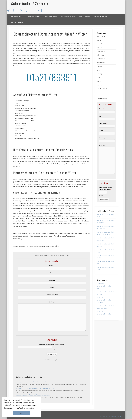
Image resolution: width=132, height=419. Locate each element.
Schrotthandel (17, 22)
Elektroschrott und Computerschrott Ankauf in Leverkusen (105, 300)
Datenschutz (109, 416)
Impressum (117, 416)
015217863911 (52, 77)
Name (51, 266)
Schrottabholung (68, 17)
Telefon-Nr (52, 280)
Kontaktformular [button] (102, 99)
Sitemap (101, 416)
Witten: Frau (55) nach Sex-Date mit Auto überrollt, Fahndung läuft (35, 388)
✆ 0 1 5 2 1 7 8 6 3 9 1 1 (26, 10)
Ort (51, 273)
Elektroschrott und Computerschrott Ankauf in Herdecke (105, 314)
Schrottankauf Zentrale (29, 3)
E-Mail (52, 287)
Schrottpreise (84, 17)
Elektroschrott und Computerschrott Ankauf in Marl (105, 286)
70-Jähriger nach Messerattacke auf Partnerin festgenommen (34, 382)
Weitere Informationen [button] (27, 408)
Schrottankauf (17, 17)
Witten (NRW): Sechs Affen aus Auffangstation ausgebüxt (33, 395)
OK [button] (21, 413)
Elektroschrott (51, 17)
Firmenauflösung (100, 17)
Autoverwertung (33, 17)
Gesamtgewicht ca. (51, 295)
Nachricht (52, 302)
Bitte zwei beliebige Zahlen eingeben (52, 344)
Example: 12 (51, 350)
